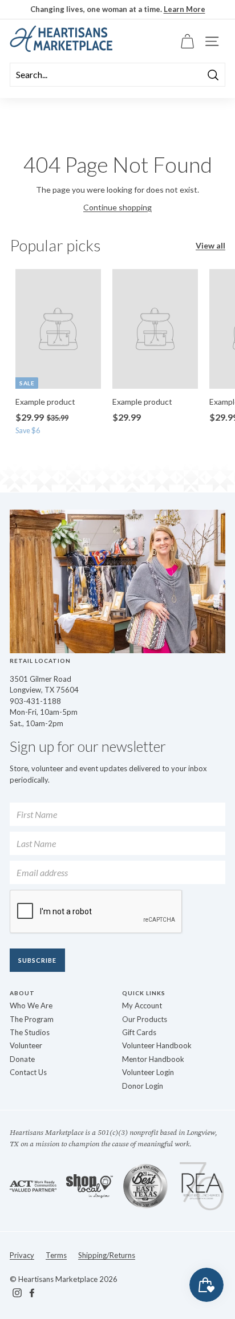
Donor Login (142, 1085)
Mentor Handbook (153, 1059)
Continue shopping (117, 207)
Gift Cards (139, 1032)
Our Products (144, 1019)
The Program (32, 1019)
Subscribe (37, 960)
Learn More (184, 9)
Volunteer (26, 1045)
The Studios (30, 1032)
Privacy (22, 1255)
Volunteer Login (148, 1072)
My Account (142, 1005)
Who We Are (31, 1005)
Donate (22, 1059)
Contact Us (28, 1072)
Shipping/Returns (106, 1255)
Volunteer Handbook (157, 1045)
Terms (56, 1255)
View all (210, 245)
